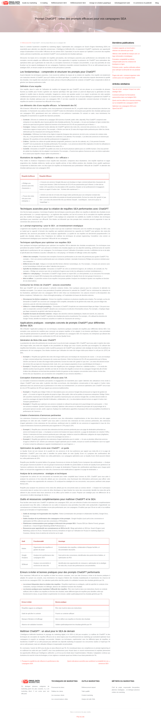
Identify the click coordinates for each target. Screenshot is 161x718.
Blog (157, 3)
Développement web (122, 3)
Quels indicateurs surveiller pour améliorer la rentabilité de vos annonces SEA (87, 662)
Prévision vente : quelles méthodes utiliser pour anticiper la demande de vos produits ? (126, 70)
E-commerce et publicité (143, 3)
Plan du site (80, 717)
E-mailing (44, 3)
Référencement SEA (78, 3)
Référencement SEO (59, 3)
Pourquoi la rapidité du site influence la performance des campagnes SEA (40, 662)
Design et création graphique (100, 3)
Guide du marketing (29, 3)
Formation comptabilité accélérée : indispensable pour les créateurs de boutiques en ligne (124, 62)
